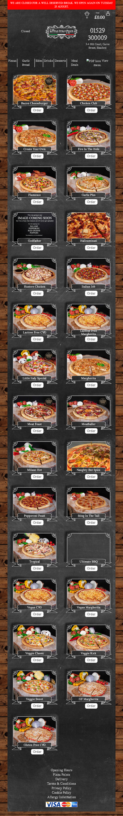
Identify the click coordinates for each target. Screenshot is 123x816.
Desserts (60, 60)
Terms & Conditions (61, 784)
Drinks (48, 60)
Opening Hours (61, 770)
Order (37, 110)
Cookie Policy (61, 793)
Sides (39, 60)
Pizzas (12, 60)
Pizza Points (61, 775)
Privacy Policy (61, 788)
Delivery (61, 779)
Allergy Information (61, 797)
